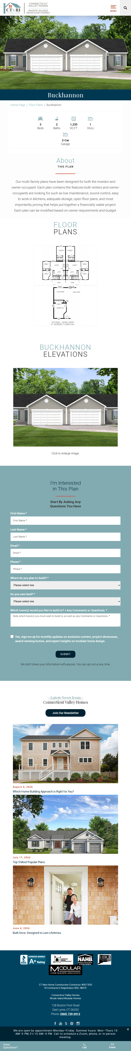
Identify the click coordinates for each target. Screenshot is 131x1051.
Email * (15, 545)
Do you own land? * (22, 594)
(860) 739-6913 (70, 1014)
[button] (37, 1046)
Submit (65, 654)
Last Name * (18, 529)
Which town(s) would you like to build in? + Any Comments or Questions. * (58, 610)
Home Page (17, 105)
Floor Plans (36, 105)
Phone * (15, 562)
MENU (113, 11)
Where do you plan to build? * (29, 578)
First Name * (18, 513)
